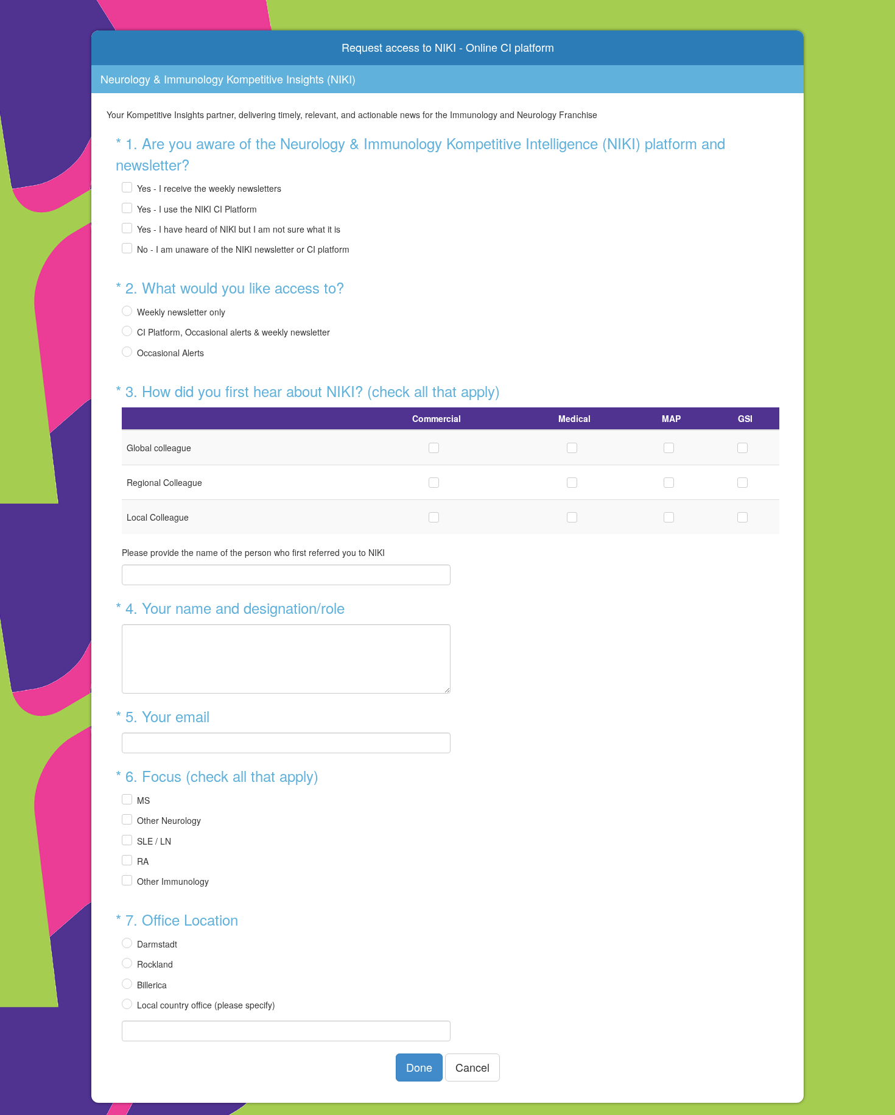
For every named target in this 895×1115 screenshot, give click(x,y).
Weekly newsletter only (181, 312)
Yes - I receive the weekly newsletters (209, 188)
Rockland (155, 964)
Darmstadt (157, 944)
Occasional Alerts (170, 352)
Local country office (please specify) (206, 1005)
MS (143, 800)
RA (143, 861)
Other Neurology (169, 820)
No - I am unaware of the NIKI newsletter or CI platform (243, 249)
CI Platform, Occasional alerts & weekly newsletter (233, 332)
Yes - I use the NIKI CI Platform (197, 209)
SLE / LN (154, 841)
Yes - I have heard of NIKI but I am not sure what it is (238, 229)
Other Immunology (173, 881)
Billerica (152, 985)
